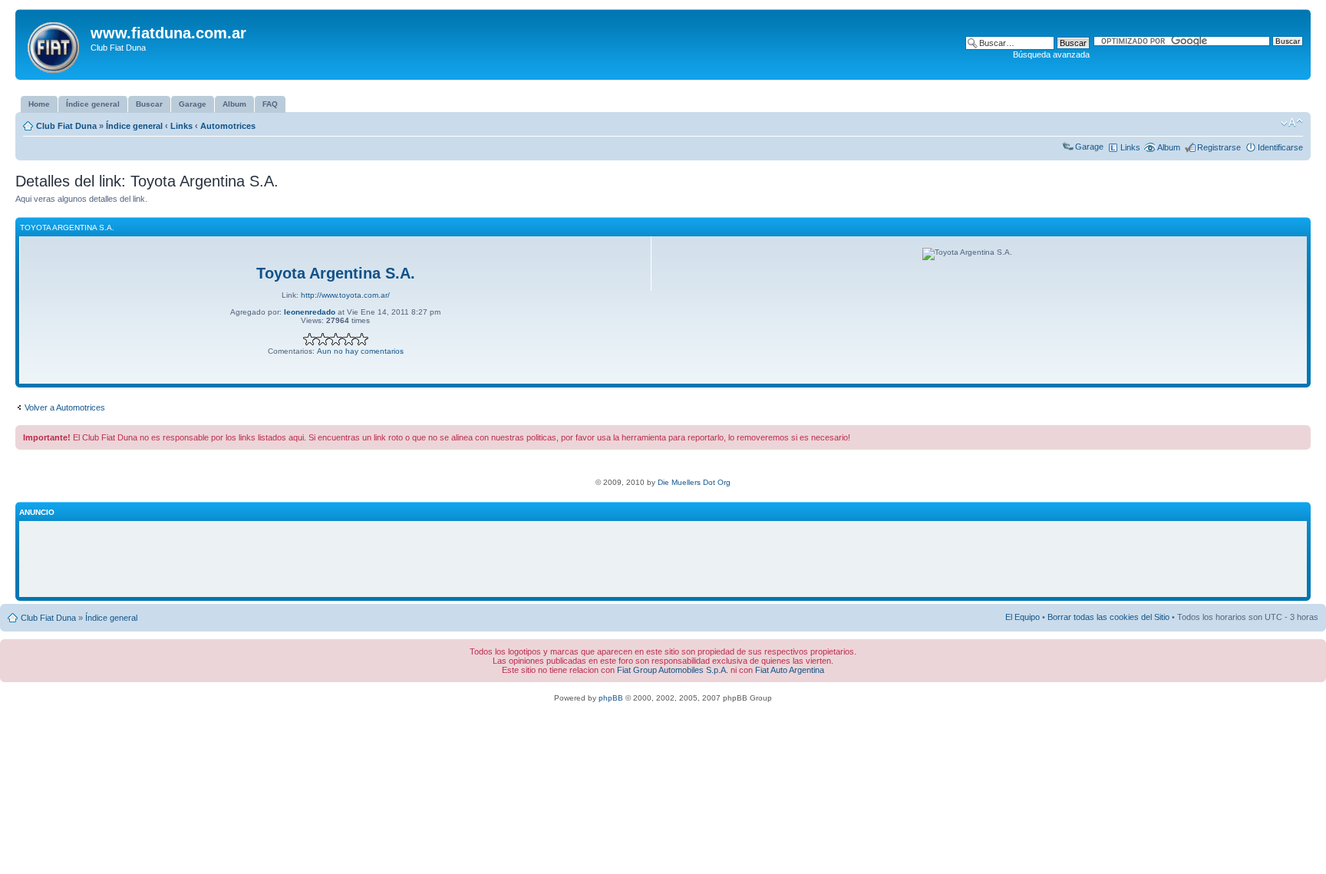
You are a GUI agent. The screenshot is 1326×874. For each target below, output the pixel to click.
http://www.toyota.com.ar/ (345, 295)
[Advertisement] (663, 559)
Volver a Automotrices (65, 407)
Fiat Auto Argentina (789, 669)
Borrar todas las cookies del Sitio (1108, 617)
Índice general (134, 125)
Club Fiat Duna (66, 125)
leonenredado (309, 312)
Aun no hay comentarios (360, 351)
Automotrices (228, 125)
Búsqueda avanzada (1051, 54)
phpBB (611, 698)
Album (1168, 147)
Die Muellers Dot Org (694, 482)
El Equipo (1022, 617)
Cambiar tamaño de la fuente (1292, 123)
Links (181, 125)
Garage (1089, 146)
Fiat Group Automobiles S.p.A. (672, 669)
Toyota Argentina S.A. (335, 273)
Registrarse (1219, 147)
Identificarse (1280, 147)
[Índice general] (55, 44)
